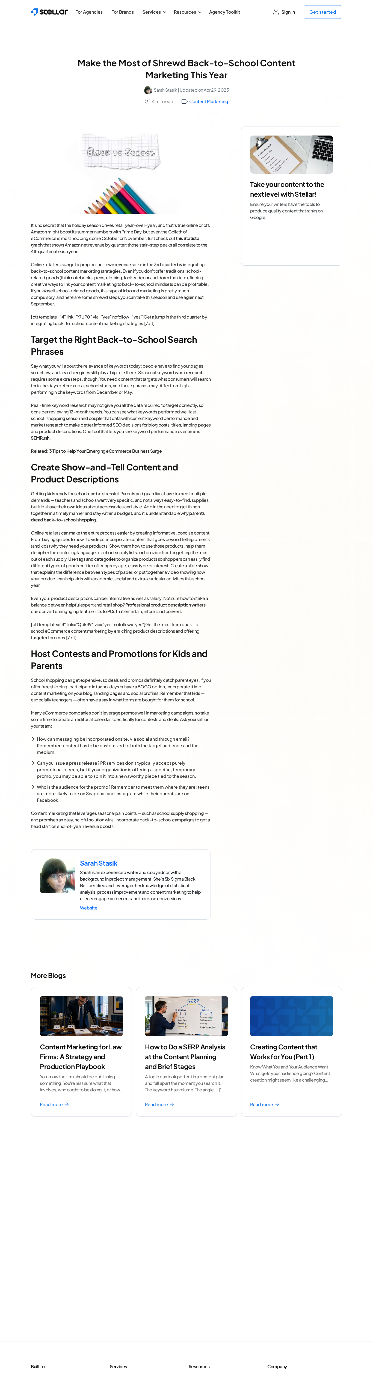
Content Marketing (208, 101)
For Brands (122, 12)
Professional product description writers (165, 605)
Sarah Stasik (165, 90)
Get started (322, 12)
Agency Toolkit (224, 12)
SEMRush (40, 438)
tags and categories (96, 559)
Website (88, 908)
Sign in (288, 12)
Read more (52, 1104)
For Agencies (89, 12)
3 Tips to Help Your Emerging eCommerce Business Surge (105, 451)
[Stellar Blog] (49, 12)
